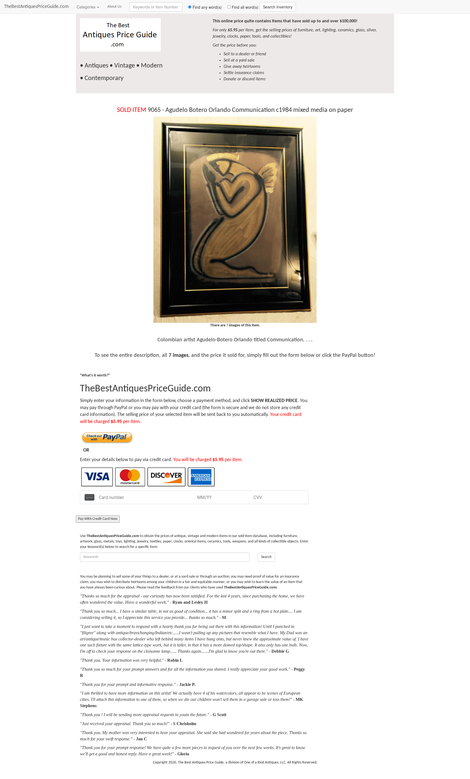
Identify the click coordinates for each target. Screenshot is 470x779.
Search (266, 557)
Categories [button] (87, 7)
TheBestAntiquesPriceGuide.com (36, 6)
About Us (114, 7)
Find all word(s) (244, 7)
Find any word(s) (206, 7)
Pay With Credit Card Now (98, 519)
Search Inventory (277, 7)
